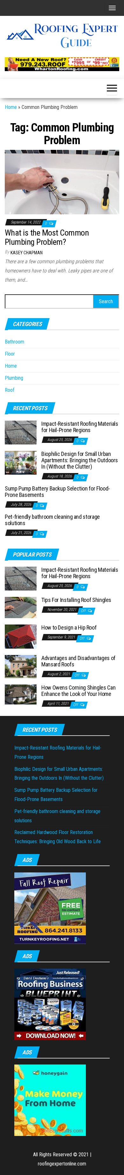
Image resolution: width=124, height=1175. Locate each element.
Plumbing (14, 378)
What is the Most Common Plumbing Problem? (47, 237)
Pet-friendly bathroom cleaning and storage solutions (52, 519)
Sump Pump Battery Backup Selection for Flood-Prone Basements (57, 491)
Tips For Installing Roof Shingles (76, 600)
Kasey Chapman (26, 252)
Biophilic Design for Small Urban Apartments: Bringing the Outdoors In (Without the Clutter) (79, 460)
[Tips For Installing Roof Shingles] (21, 607)
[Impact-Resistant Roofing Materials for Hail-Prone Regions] (21, 432)
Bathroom (14, 342)
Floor (10, 354)
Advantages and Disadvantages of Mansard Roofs (78, 661)
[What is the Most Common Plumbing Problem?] (62, 182)
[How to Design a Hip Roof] (21, 636)
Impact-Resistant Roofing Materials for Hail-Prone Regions (79, 426)
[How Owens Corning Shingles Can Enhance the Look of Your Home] (21, 694)
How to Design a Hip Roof (68, 627)
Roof (9, 390)
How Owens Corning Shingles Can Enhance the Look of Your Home (78, 690)
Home (11, 107)
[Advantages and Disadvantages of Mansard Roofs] (21, 666)
